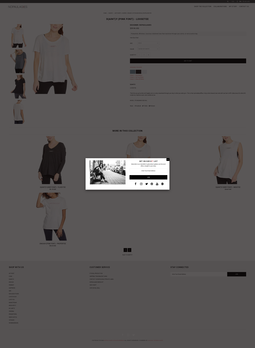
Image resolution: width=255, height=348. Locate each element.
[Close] (167, 159)
